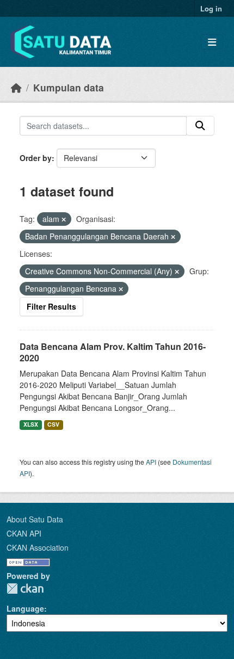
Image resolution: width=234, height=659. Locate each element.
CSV (53, 424)
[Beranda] (16, 87)
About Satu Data (35, 519)
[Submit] (200, 126)
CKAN (25, 588)
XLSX (30, 424)
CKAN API (24, 533)
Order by (36, 157)
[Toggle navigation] (212, 42)
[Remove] (63, 219)
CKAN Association (38, 547)
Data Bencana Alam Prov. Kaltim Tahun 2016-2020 (113, 352)
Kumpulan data (68, 87)
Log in (211, 8)
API (151, 461)
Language (25, 608)
